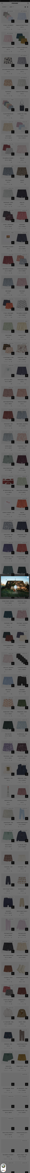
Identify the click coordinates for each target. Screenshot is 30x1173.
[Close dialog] (28, 577)
